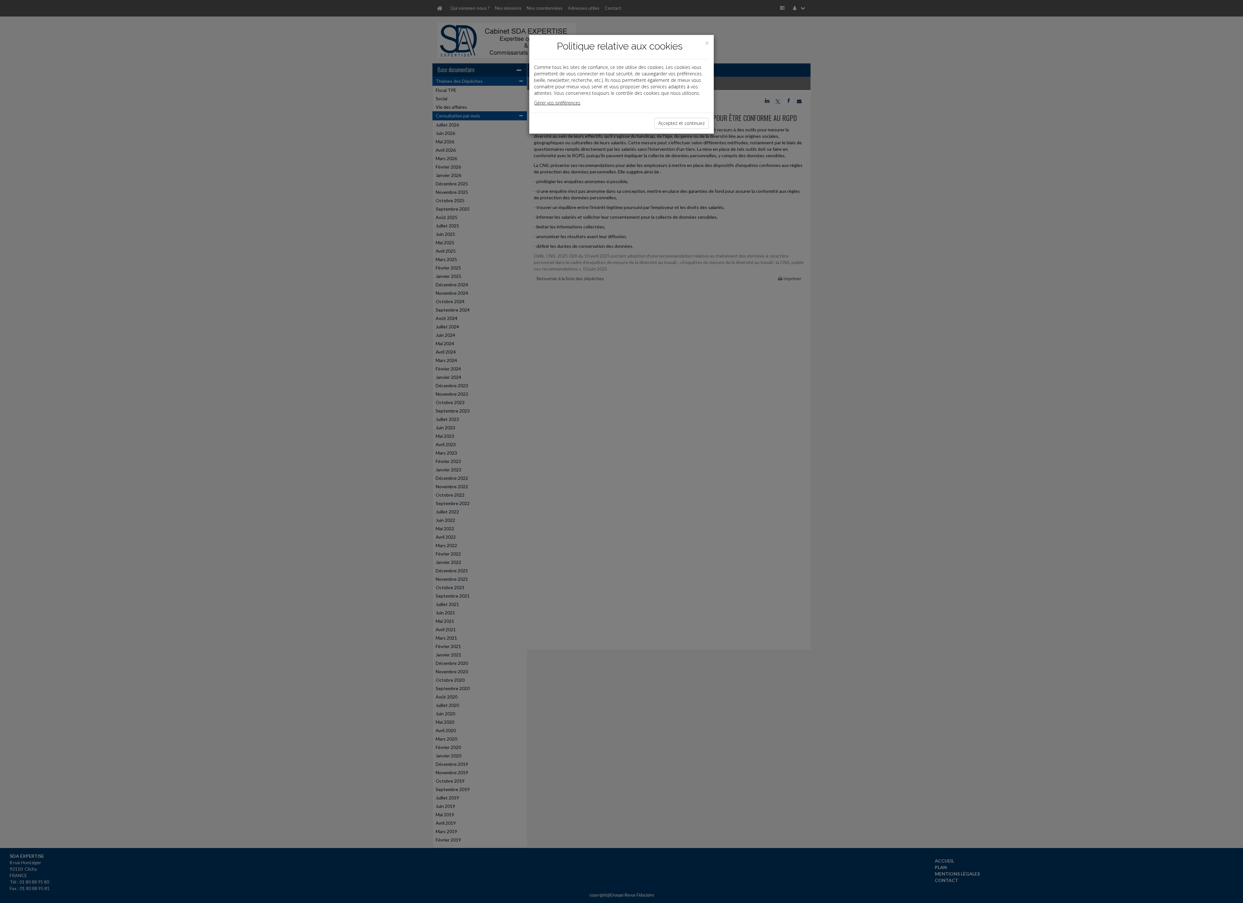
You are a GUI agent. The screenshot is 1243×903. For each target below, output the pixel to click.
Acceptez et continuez (681, 123)
